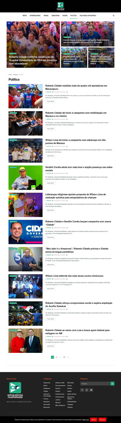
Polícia (69, 385)
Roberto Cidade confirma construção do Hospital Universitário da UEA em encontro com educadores (33, 60)
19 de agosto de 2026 (22, 67)
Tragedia (70, 404)
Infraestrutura (59, 394)
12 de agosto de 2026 (59, 255)
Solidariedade (71, 401)
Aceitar (94, 420)
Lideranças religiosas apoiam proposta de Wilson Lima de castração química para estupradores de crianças (75, 196)
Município (70, 383)
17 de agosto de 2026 (70, 67)
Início (25, 15)
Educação (46, 407)
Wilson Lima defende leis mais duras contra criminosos (74, 275)
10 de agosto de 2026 (59, 336)
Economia (46, 404)
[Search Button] (112, 383)
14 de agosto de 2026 (59, 200)
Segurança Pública (70, 398)
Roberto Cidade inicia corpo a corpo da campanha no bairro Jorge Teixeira (73, 60)
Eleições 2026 (59, 383)
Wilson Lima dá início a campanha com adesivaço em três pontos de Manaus (75, 141)
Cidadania (46, 388)
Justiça (57, 400)
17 (64, 357)
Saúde (69, 391)
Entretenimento (60, 385)
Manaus (58, 402)
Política (73, 15)
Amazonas (55, 15)
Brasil (46, 15)
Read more (50, 101)
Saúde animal (71, 394)
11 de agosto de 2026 (59, 309)
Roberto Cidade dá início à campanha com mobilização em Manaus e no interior (75, 114)
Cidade (64, 15)
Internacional (35, 15)
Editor (13, 67)
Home (10, 74)
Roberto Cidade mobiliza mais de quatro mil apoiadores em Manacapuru (76, 87)
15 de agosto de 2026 (59, 146)
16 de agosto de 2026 (97, 67)
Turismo (70, 407)
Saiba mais (85, 420)
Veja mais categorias (88, 15)
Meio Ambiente (60, 405)
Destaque (94, 54)
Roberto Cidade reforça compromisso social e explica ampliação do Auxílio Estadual (78, 304)
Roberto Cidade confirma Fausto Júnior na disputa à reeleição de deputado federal (101, 60)
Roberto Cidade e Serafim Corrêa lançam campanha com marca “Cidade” (78, 223)
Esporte (57, 388)
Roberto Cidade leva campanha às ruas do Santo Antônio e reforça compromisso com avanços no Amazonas (86, 41)
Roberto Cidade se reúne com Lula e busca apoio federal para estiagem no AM (77, 331)
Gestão (57, 391)
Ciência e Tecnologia (47, 395)
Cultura (45, 399)
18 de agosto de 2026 (70, 46)
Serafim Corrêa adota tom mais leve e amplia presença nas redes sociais (78, 168)
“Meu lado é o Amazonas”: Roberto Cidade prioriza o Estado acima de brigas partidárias (76, 250)
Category (15, 74)
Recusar (102, 420)
